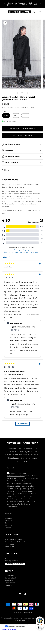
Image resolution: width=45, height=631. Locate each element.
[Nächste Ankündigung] (40, 4)
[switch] (40, 627)
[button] (4, 12)
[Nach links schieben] (17, 93)
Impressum (9, 547)
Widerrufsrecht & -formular (15, 542)
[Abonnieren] (37, 468)
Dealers (8, 528)
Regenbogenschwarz (25, 612)
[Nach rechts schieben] (27, 93)
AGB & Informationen (13, 539)
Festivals (8, 525)
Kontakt (8, 558)
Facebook (9, 520)
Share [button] (6, 170)
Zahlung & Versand (12, 561)
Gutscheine (9, 575)
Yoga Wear (9, 585)
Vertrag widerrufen (15, 564)
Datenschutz (10, 544)
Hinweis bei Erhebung (9, 629)
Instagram (9, 518)
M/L (16, 115)
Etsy (6, 523)
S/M (6, 115)
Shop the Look (10, 578)
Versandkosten (30, 107)
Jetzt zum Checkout (22, 135)
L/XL (26, 115)
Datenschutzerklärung (16, 476)
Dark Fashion (10, 583)
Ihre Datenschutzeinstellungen (17, 626)
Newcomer (9, 580)
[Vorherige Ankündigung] (4, 4)
